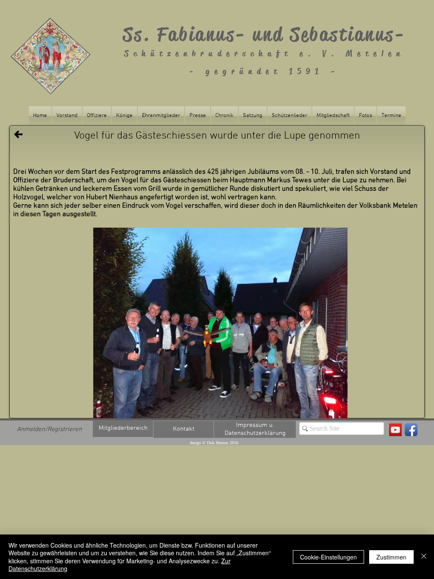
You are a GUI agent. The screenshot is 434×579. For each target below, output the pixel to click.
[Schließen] (424, 556)
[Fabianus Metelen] (395, 429)
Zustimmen (391, 557)
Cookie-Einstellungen (328, 557)
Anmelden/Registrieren (49, 429)
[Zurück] (18, 134)
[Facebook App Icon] (411, 429)
